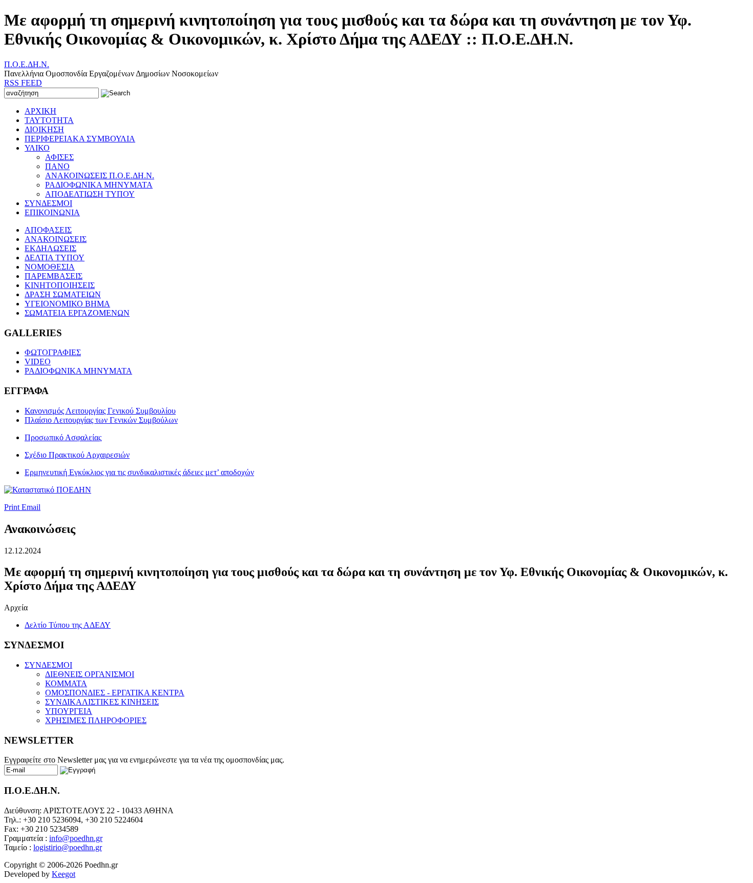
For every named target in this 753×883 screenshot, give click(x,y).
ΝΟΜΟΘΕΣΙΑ (50, 266)
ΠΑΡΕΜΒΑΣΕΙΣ (53, 276)
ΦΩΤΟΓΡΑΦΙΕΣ (53, 352)
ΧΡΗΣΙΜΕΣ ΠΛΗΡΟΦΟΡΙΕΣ (96, 720)
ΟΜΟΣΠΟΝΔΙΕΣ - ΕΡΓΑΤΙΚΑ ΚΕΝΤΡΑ (114, 692)
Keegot (63, 874)
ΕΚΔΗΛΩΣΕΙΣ (50, 248)
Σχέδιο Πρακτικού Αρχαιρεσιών (77, 454)
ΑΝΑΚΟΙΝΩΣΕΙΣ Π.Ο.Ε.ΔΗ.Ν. (99, 175)
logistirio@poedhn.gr (67, 847)
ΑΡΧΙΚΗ (40, 111)
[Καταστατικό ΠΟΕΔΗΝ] (47, 489)
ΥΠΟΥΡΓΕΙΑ (68, 711)
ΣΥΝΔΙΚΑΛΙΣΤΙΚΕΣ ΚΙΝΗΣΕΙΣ (102, 701)
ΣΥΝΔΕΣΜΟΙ (48, 203)
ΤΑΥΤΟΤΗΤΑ (49, 120)
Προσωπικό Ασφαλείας (63, 437)
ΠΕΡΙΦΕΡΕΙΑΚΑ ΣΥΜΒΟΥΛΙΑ (80, 138)
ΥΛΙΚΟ (37, 147)
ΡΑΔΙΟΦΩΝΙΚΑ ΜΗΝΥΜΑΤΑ (99, 184)
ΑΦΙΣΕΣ (59, 157)
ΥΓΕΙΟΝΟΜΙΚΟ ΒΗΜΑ (67, 303)
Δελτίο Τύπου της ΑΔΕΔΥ (68, 625)
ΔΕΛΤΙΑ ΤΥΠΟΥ (55, 257)
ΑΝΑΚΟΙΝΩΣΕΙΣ (56, 239)
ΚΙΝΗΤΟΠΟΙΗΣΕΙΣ (60, 285)
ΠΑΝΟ (57, 166)
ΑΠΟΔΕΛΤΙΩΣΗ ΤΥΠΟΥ (90, 194)
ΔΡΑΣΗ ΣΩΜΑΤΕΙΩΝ (63, 294)
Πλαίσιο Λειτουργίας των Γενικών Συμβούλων (101, 420)
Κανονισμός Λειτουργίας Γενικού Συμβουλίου (100, 410)
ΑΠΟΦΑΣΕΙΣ (48, 229)
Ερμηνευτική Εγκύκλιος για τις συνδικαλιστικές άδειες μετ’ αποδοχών (139, 472)
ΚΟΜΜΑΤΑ (66, 683)
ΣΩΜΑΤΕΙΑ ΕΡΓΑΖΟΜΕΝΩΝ (77, 313)
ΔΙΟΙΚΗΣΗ (44, 129)
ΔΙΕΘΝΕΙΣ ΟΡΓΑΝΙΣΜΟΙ (89, 674)
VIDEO (38, 361)
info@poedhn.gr (75, 838)
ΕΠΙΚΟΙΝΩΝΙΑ (52, 212)
